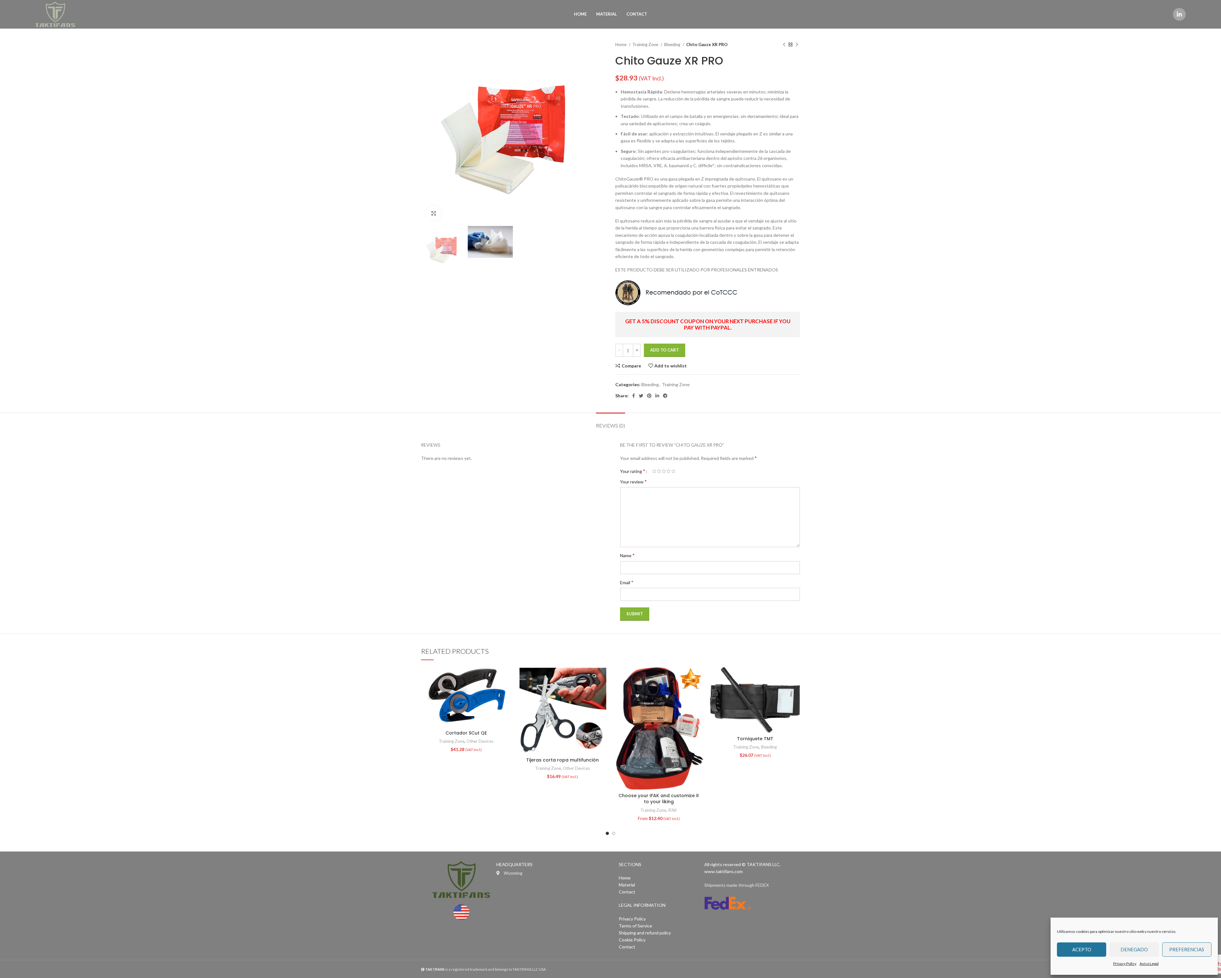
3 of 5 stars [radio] (663, 471)
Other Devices (479, 741)
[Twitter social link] (641, 396)
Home (621, 44)
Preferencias (1186, 949)
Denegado (1134, 949)
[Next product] (797, 45)
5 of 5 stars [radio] (673, 471)
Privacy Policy (1124, 963)
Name (627, 555)
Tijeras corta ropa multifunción (562, 760)
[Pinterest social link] (649, 396)
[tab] (610, 422)
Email (626, 582)
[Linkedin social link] (1179, 14)
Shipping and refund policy (645, 932)
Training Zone (645, 44)
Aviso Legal (1149, 963)
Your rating (632, 471)
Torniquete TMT (755, 738)
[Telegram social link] (665, 396)
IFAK (672, 810)
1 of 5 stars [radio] (654, 471)
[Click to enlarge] (434, 213)
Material (627, 884)
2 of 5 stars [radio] (659, 471)
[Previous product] (784, 45)
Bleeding (672, 44)
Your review (633, 481)
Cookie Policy (632, 939)
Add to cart (664, 349)
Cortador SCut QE (466, 733)
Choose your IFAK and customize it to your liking (658, 798)
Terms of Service (635, 925)
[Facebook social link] (633, 396)
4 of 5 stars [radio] (668, 471)
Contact (627, 891)
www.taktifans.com (723, 871)
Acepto (1081, 949)
